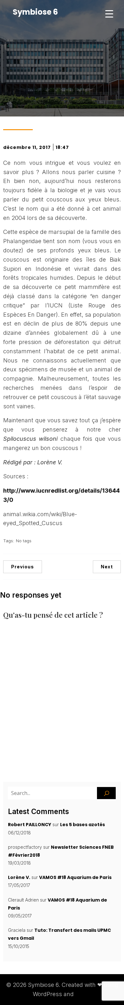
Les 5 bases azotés (82, 824)
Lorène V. (19, 877)
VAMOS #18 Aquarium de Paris (75, 877)
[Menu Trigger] (109, 13)
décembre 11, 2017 (27, 147)
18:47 (62, 147)
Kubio (83, 994)
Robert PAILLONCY (29, 824)
